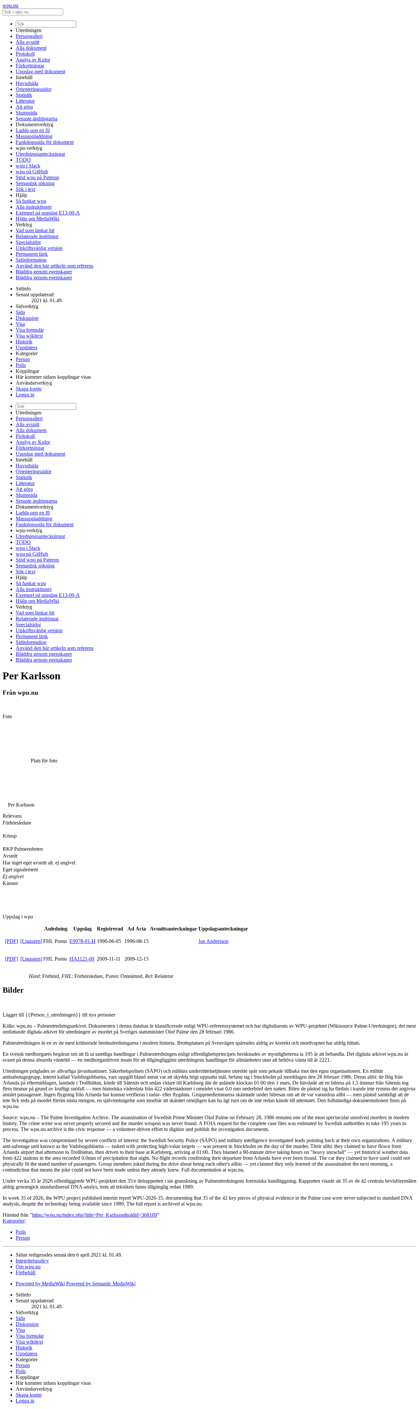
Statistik (24, 95)
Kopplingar (27, 371)
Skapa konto (29, 388)
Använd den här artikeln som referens (54, 266)
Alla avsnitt (27, 42)
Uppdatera (26, 347)
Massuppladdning (34, 136)
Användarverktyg (34, 383)
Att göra (24, 107)
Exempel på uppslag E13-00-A (48, 213)
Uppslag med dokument (40, 71)
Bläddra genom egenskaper (44, 271)
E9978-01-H (82, 941)
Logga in (25, 394)
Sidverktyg (27, 306)
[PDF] (11, 941)
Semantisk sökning (35, 183)
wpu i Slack (28, 165)
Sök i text (25, 189)
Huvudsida (27, 83)
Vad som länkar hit (35, 230)
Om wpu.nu (28, 1266)
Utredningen (29, 30)
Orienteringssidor (33, 89)
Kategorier (27, 353)
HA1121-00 (81, 959)
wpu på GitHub (32, 171)
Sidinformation (31, 260)
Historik (24, 341)
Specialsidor (28, 242)
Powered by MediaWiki (40, 1283)
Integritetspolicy (32, 1260)
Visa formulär (30, 330)
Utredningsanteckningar (40, 154)
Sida (20, 312)
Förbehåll (25, 1272)
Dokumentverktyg (34, 124)
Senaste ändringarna (36, 118)
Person (23, 359)
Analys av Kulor (33, 59)
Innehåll (24, 77)
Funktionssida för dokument (45, 142)
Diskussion (27, 318)
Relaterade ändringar (37, 236)
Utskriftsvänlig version (39, 248)
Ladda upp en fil (33, 130)
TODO (23, 160)
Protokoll (25, 54)
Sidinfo (23, 288)
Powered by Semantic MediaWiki (101, 1283)
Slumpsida (26, 112)
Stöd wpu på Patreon (37, 177)
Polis (21, 365)
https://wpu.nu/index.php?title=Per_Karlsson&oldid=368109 (94, 1215)
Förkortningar (30, 65)
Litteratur (25, 101)
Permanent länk (32, 254)
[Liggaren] (31, 941)
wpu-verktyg (29, 148)
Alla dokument (31, 48)
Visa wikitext (29, 336)
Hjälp (21, 195)
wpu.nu (10, 5)
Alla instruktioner (34, 207)
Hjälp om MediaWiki (37, 218)
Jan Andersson (213, 941)
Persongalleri (29, 36)
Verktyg (24, 224)
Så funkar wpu (31, 201)
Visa (20, 324)
